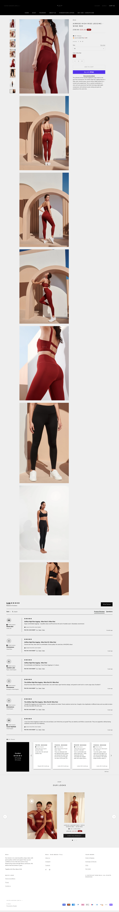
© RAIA (8, 903)
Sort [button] (7, 611)
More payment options (89, 76)
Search (104, 5)
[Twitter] (80, 41)
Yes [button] (37, 630)
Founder (42, 12)
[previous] (5, 817)
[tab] (99, 612)
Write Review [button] (107, 604)
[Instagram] (49, 869)
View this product (74, 835)
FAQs (86, 865)
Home (27, 12)
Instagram (47, 861)
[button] (89, 36)
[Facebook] (78, 41)
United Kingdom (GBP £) (11, 5)
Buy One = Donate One (86, 12)
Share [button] (43, 630)
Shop (34, 12)
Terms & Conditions (10, 878)
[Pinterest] (82, 41)
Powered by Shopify (11, 906)
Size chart (102, 45)
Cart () (112, 5)
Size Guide (88, 869)
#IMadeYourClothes (66, 12)
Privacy (7, 882)
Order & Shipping (89, 858)
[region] (71, 755)
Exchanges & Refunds (90, 861)
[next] (114, 817)
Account (97, 5)
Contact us (8, 886)
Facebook (47, 865)
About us (52, 12)
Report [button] (40, 630)
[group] (14, 603)
